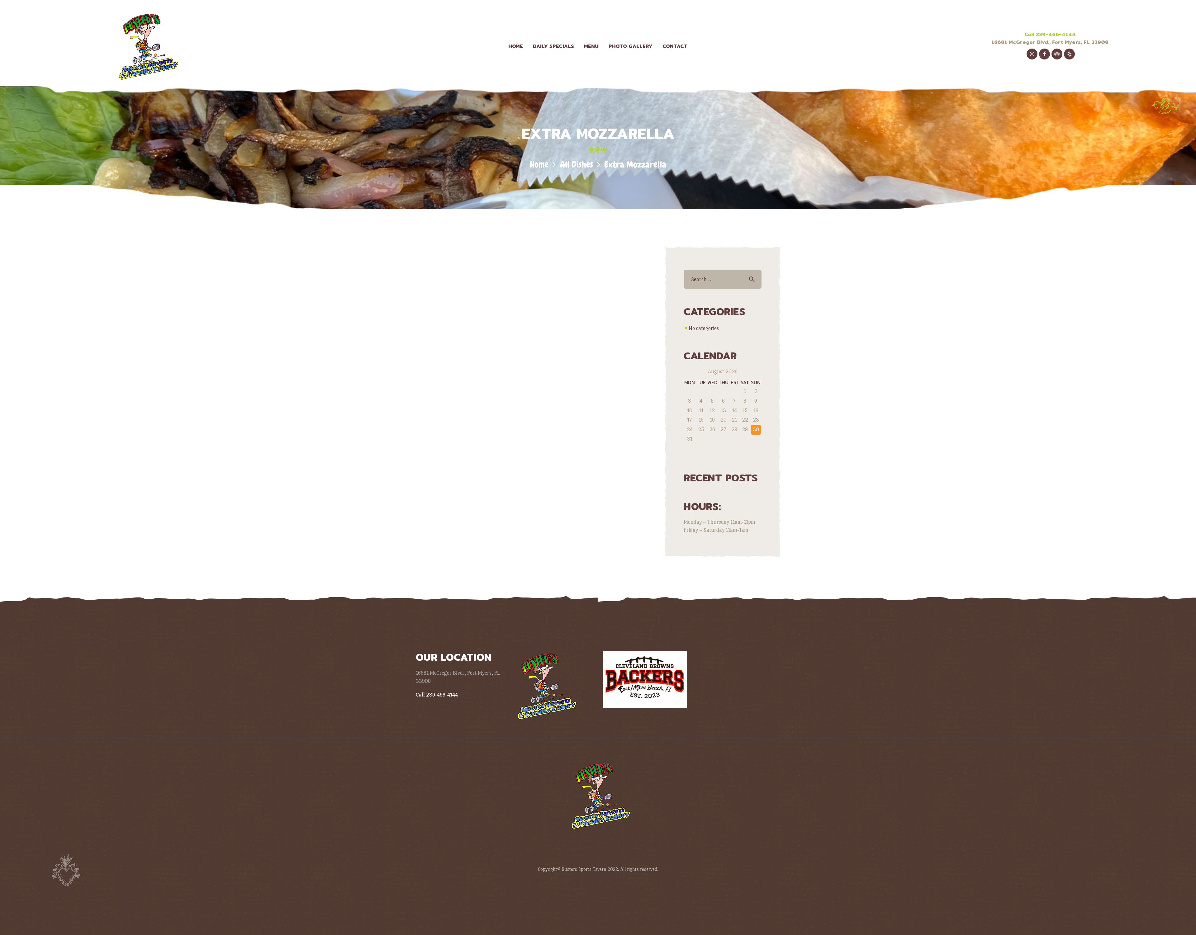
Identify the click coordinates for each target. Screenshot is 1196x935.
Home (539, 164)
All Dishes (576, 164)
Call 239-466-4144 (1050, 34)
